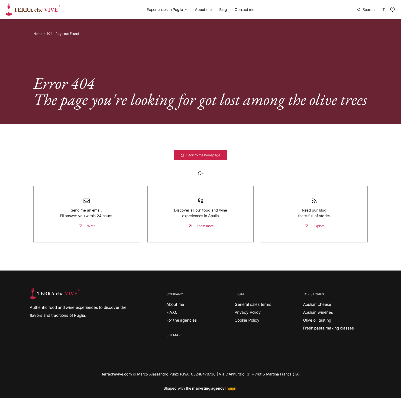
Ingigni (231, 388)
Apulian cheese (317, 304)
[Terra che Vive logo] (33, 5)
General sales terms (253, 304)
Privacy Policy (248, 312)
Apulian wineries (318, 312)
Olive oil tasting (317, 320)
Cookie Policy (247, 320)
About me (175, 304)
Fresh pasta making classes (328, 328)
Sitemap (173, 335)
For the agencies (181, 320)
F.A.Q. (171, 312)
